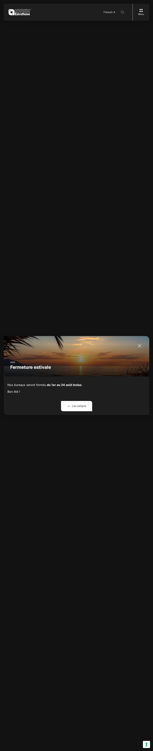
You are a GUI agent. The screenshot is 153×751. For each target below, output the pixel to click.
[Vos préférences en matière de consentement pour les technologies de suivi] (146, 744)
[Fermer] (140, 346)
